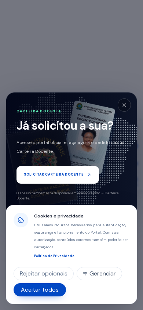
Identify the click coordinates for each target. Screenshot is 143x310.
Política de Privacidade (54, 256)
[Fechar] (124, 105)
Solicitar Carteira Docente (53, 174)
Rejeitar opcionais (43, 273)
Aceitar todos (40, 289)
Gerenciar (102, 273)
